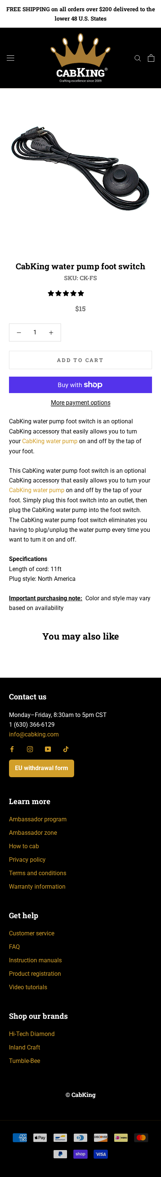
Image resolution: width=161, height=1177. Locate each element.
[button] (66, 293)
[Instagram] (30, 749)
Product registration (35, 973)
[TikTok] (66, 749)
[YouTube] (48, 749)
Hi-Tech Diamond (32, 1033)
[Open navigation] (10, 58)
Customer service (31, 933)
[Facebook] (12, 749)
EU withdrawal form (41, 768)
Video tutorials (28, 987)
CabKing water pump (50, 441)
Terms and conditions (37, 873)
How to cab (24, 846)
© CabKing (80, 1094)
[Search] (137, 58)
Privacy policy (27, 859)
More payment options (80, 402)
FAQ (14, 946)
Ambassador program (38, 819)
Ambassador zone (33, 832)
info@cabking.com (34, 734)
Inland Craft (24, 1047)
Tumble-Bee (24, 1060)
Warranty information (37, 886)
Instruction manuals (35, 960)
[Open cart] (151, 58)
